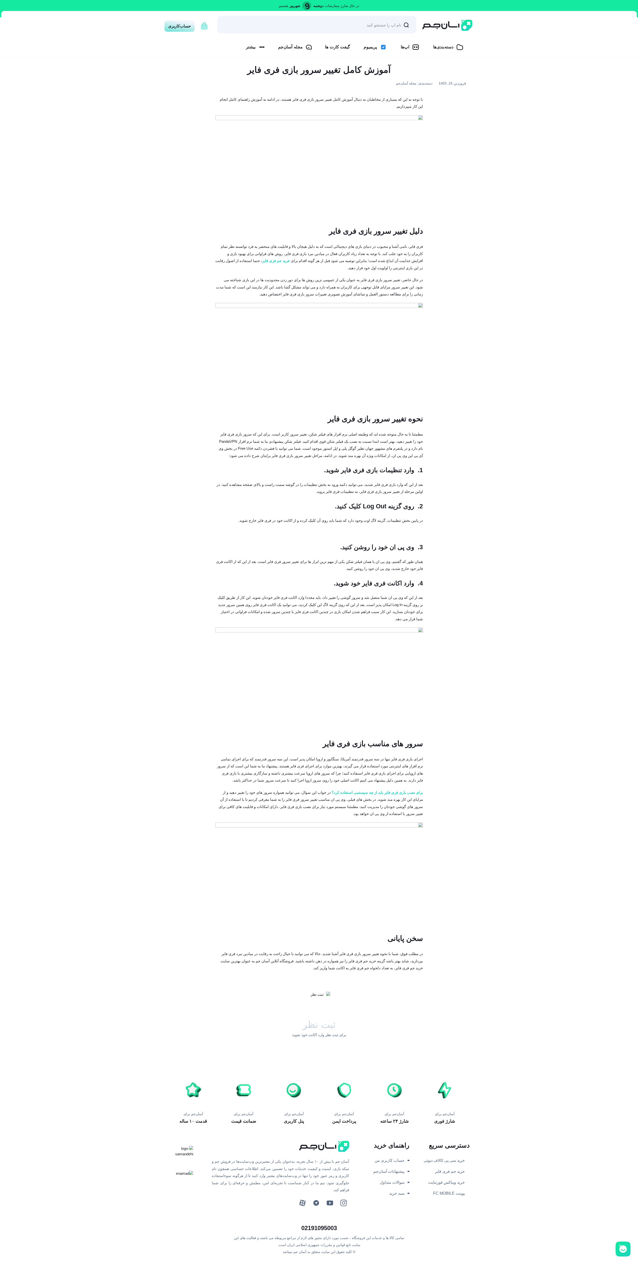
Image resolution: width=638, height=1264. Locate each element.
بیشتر (251, 47)
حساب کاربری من (389, 1160)
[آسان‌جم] (447, 25)
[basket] (204, 24)
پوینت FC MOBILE (449, 1193)
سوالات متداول (392, 1182)
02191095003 (319, 1228)
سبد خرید (396, 1193)
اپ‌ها (405, 47)
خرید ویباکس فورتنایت (446, 1182)
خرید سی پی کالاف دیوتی (444, 1160)
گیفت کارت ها (337, 47)
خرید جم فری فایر (450, 1171)
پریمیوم (370, 47)
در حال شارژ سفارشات (342, 6)
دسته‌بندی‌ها (443, 47)
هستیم (283, 6)
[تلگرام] (316, 1203)
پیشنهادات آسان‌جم (388, 1171)
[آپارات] (302, 1203)
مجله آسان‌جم (290, 47)
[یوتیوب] (329, 1203)
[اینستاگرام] (343, 1203)
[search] (406, 24)
